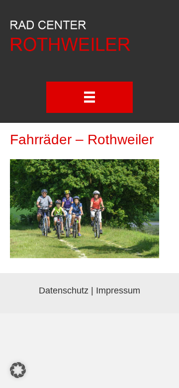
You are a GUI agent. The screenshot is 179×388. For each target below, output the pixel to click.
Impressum (118, 290)
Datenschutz (64, 290)
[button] (18, 370)
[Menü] (89, 97)
